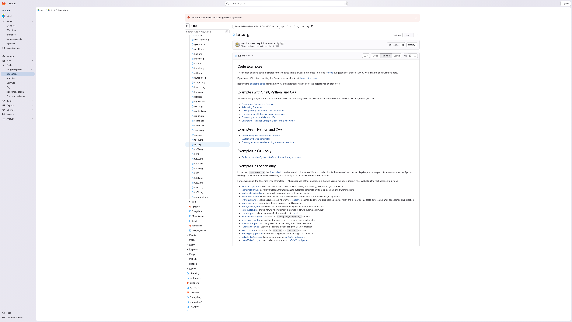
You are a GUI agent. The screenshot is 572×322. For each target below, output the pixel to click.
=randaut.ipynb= (250, 200)
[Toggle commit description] (282, 43)
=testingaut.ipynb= (251, 220)
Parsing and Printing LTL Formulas (258, 104)
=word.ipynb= (249, 230)
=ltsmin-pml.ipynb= (251, 226)
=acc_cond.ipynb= (251, 206)
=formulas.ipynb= (250, 186)
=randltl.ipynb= (249, 213)
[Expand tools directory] (187, 264)
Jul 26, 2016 (274, 46)
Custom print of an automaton (256, 139)
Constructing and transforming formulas (261, 135)
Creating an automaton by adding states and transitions (269, 142)
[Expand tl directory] (189, 202)
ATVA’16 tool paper (294, 237)
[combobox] (207, 31)
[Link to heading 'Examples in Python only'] (278, 166)
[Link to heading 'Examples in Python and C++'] (284, 129)
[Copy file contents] (405, 55)
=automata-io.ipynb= (252, 193)
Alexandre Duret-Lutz (250, 46)
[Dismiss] (416, 17)
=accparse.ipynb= (251, 203)
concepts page (257, 83)
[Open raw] (410, 55)
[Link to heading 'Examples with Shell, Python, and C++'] (299, 92)
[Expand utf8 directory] (187, 268)
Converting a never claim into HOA (259, 117)
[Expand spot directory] (187, 254)
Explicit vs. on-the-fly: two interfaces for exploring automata (271, 157)
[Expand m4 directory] (187, 245)
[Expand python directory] (187, 249)
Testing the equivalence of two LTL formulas (264, 110)
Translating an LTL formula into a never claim (264, 114)
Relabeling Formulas (252, 107)
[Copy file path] (312, 26)
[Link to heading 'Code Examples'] (264, 66)
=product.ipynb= (250, 210)
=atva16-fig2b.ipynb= (252, 240)
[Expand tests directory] (187, 259)
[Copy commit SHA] (402, 44)
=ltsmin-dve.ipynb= (251, 223)
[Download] (415, 55)
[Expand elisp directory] (187, 235)
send (330, 72)
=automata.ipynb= (250, 190)
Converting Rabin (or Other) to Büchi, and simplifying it (268, 120)
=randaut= (295, 200)
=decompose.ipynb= (252, 216)
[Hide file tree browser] (187, 25)
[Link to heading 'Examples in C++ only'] (273, 151)
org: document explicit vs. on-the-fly (260, 43)
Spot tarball (275, 172)
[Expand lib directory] (187, 240)
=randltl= (296, 213)
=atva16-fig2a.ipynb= (252, 237)
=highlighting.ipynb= (252, 233)
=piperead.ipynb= (251, 196)
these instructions (308, 78)
